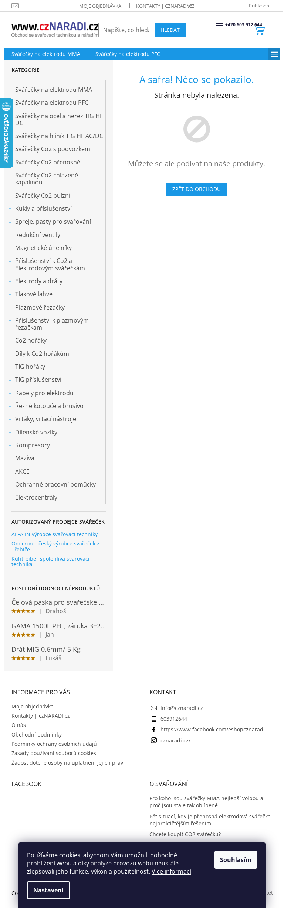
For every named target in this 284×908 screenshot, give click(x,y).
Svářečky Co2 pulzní (42, 195)
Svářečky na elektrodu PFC (51, 103)
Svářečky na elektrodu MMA (53, 90)
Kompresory (32, 445)
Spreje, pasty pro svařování (53, 221)
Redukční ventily (37, 235)
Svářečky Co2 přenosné (47, 162)
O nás (18, 724)
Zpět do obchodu (196, 189)
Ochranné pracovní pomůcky (55, 484)
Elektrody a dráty (38, 281)
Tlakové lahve (34, 294)
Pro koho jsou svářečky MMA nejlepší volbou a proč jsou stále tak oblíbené (206, 802)
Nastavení (48, 890)
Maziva (24, 458)
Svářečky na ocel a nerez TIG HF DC (59, 119)
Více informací (171, 871)
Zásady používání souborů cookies (53, 753)
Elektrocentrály (36, 497)
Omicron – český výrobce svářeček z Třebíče (55, 546)
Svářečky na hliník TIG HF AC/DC (59, 136)
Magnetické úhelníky (43, 248)
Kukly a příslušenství (43, 208)
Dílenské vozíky (36, 432)
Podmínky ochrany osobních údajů (54, 743)
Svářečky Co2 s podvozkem (52, 149)
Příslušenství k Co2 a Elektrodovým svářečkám (50, 264)
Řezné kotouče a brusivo (49, 406)
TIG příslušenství (38, 379)
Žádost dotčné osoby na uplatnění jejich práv (67, 762)
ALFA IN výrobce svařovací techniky (54, 534)
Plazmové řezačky (40, 307)
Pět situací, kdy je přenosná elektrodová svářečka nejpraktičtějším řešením (210, 820)
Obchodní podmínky (36, 734)
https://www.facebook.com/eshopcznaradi (212, 729)
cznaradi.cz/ (175, 740)
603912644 (173, 718)
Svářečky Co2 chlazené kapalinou (46, 178)
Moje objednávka (100, 6)
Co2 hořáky (31, 340)
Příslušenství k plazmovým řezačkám (52, 323)
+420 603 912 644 (226, 24)
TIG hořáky (30, 367)
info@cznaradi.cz (181, 707)
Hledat (170, 29)
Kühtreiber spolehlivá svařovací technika (50, 561)
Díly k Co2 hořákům (42, 354)
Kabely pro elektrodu (44, 393)
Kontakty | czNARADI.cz (165, 6)
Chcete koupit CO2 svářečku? (185, 834)
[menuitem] (46, 54)
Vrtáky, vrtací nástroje (45, 419)
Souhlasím (235, 860)
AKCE (22, 471)
